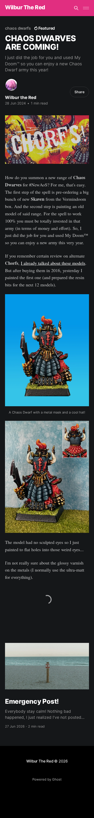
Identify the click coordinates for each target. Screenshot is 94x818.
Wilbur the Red (20, 97)
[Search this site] (76, 8)
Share (79, 92)
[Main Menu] (86, 8)
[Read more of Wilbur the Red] (11, 84)
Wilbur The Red (25, 7)
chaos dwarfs (18, 28)
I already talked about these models (53, 263)
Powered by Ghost (47, 779)
